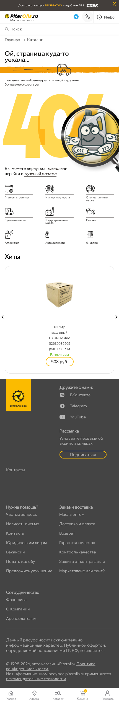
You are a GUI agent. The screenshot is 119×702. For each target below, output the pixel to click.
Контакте (80, 394)
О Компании (18, 609)
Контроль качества (77, 552)
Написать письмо (22, 523)
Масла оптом (71, 514)
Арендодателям (21, 618)
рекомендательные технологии (36, 678)
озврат (67, 533)
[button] (2, 316)
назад (54, 168)
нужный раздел (40, 173)
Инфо (109, 17)
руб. (59, 361)
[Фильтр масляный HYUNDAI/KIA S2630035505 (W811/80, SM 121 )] (59, 293)
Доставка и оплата (77, 523)
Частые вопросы (22, 514)
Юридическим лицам (26, 542)
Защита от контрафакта (82, 561)
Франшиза (16, 599)
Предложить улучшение (29, 570)
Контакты (15, 533)
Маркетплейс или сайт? (82, 570)
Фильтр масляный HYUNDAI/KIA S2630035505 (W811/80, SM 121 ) (59, 338)
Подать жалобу (20, 561)
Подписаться (83, 454)
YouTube (78, 417)
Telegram (78, 405)
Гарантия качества (77, 542)
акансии (15, 552)
